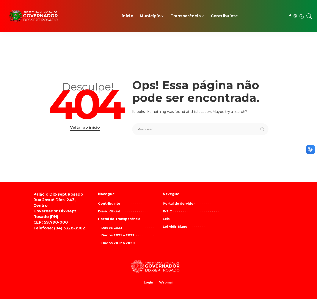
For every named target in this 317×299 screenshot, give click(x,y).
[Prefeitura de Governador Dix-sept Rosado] (36, 16)
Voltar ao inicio (85, 127)
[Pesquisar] (309, 16)
